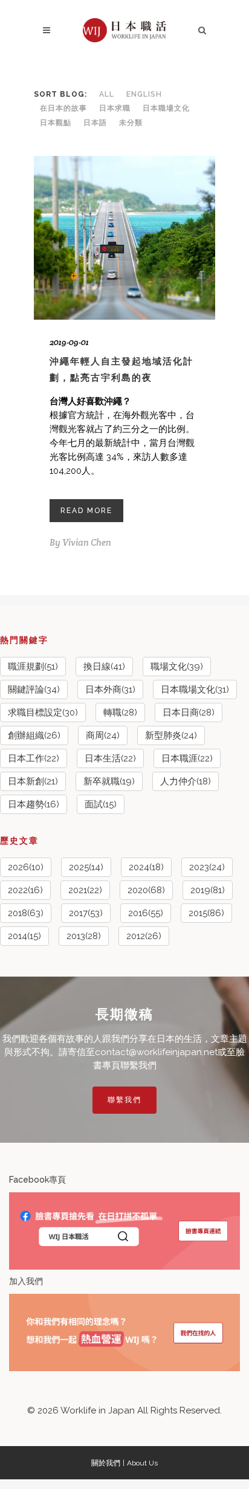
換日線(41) (104, 666)
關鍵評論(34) (34, 689)
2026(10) (26, 867)
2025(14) (86, 867)
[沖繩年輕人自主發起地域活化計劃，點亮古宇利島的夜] (124, 238)
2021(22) (85, 890)
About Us (142, 1463)
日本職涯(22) (187, 758)
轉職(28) (120, 712)
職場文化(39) (176, 666)
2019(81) (207, 890)
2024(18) (146, 867)
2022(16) (25, 890)
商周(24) (103, 735)
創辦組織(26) (34, 735)
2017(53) (86, 913)
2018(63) (26, 913)
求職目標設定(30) (43, 712)
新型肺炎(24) (171, 735)
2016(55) (145, 913)
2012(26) (143, 936)
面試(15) (101, 804)
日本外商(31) (110, 689)
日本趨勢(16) (33, 804)
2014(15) (24, 936)
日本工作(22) (33, 758)
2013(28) (83, 936)
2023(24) (207, 867)
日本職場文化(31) (195, 689)
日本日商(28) (189, 712)
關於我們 (105, 1463)
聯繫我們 (124, 1100)
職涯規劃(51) (33, 666)
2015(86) (206, 913)
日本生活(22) (110, 758)
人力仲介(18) (185, 781)
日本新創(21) (33, 781)
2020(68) (146, 890)
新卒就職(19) (109, 781)
